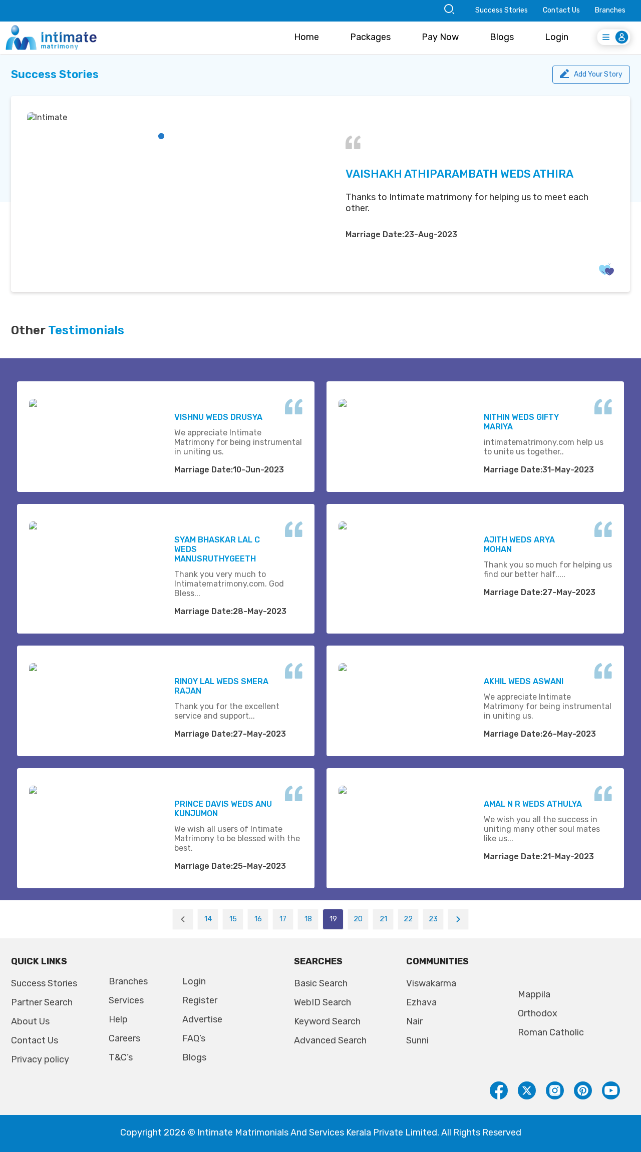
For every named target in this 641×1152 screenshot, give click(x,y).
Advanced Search (330, 1040)
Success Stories (501, 10)
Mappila (534, 994)
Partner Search (42, 1002)
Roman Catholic (551, 1032)
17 (282, 919)
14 (208, 919)
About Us (30, 1021)
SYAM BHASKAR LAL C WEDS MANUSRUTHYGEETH (217, 549)
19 (333, 919)
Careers (124, 1038)
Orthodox (537, 1013)
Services (126, 1000)
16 (258, 919)
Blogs (502, 37)
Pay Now (440, 37)
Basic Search (321, 983)
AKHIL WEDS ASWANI (523, 681)
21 (383, 919)
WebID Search (322, 1002)
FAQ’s (193, 1038)
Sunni (417, 1040)
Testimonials (86, 330)
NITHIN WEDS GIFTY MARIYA (521, 421)
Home (306, 37)
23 (433, 919)
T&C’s (121, 1057)
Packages (370, 37)
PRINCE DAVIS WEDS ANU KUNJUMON (223, 808)
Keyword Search (327, 1021)
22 (408, 919)
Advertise (202, 1019)
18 (308, 919)
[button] (161, 136)
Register (199, 1000)
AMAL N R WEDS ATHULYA (533, 804)
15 (233, 919)
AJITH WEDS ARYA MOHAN (519, 544)
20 (358, 919)
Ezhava (421, 1002)
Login (556, 37)
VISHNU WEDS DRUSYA (218, 417)
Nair (414, 1021)
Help (118, 1019)
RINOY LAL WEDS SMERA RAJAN (221, 686)
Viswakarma (431, 983)
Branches (610, 10)
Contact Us (561, 10)
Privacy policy (40, 1059)
